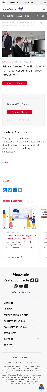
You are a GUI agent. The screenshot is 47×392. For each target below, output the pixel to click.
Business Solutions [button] (14, 321)
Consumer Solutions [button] (15, 327)
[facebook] (32, 280)
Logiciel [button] (8, 309)
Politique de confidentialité (21, 357)
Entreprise (29, 2)
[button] (28, 201)
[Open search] (37, 15)
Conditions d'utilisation (15, 362)
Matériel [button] (8, 303)
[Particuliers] (3, 2)
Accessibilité (31, 362)
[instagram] (16, 286)
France (27, 292)
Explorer (29, 15)
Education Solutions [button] (16, 315)
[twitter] (37, 280)
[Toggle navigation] (44, 8)
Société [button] (8, 345)
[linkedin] (26, 286)
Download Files (13, 83)
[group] (20, 233)
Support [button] (8, 339)
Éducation (14, 2)
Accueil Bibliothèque (12, 15)
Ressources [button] (10, 333)
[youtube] (21, 286)
